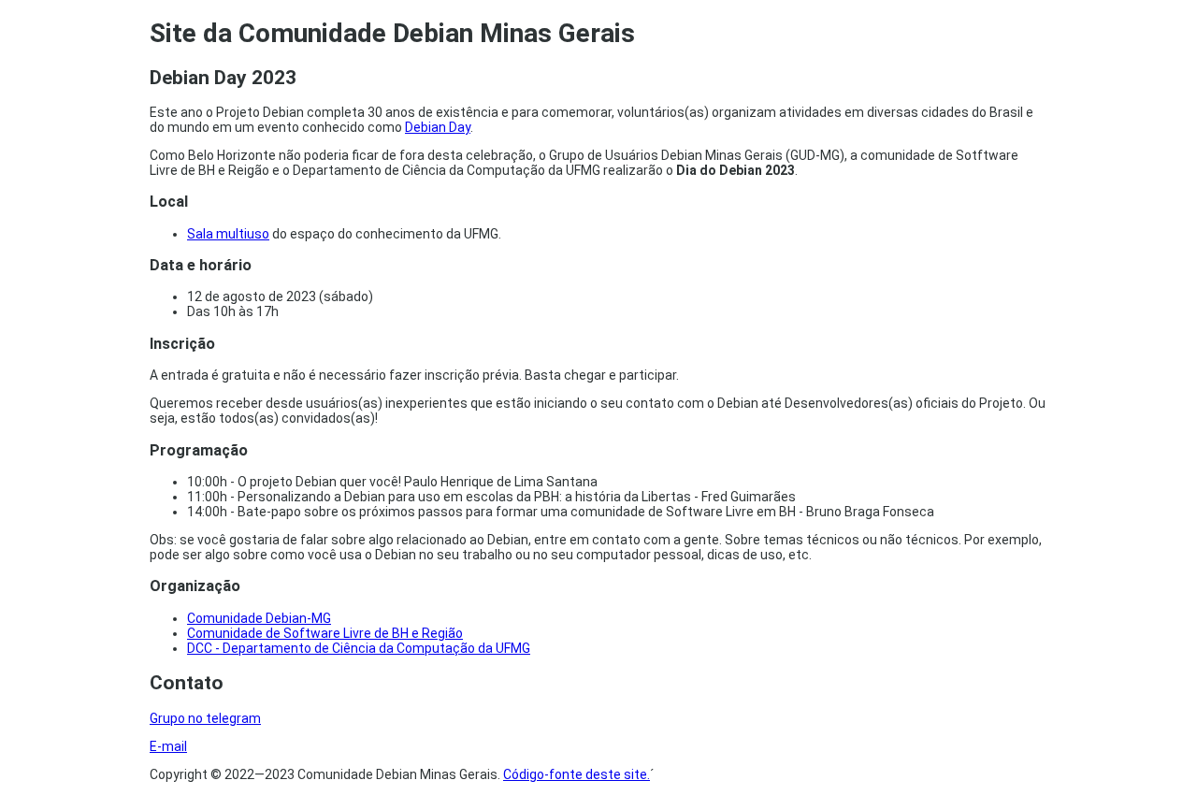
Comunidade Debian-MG (259, 618)
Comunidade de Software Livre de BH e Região (325, 633)
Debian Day (437, 127)
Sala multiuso (228, 233)
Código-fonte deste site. (576, 774)
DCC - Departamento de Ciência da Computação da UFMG (358, 648)
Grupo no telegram (205, 718)
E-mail (168, 746)
